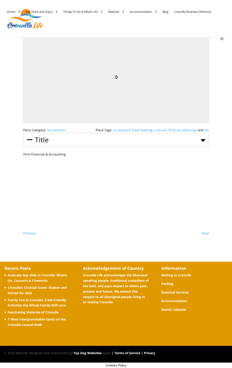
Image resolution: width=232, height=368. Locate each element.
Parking (167, 284)
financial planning (182, 130)
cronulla (160, 130)
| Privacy (147, 353)
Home (11, 12)
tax (206, 130)
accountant (121, 130)
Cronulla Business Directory (192, 12)
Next (205, 233)
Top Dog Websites (87, 353)
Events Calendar (173, 309)
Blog (165, 12)
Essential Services (175, 292)
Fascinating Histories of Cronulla (33, 312)
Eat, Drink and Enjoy (39, 12)
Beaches (113, 12)
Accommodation (141, 12)
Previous (29, 233)
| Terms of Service (125, 353)
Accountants (56, 130)
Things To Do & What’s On (80, 12)
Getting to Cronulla (176, 275)
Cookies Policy (116, 365)
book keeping (142, 130)
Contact (12, 25)
